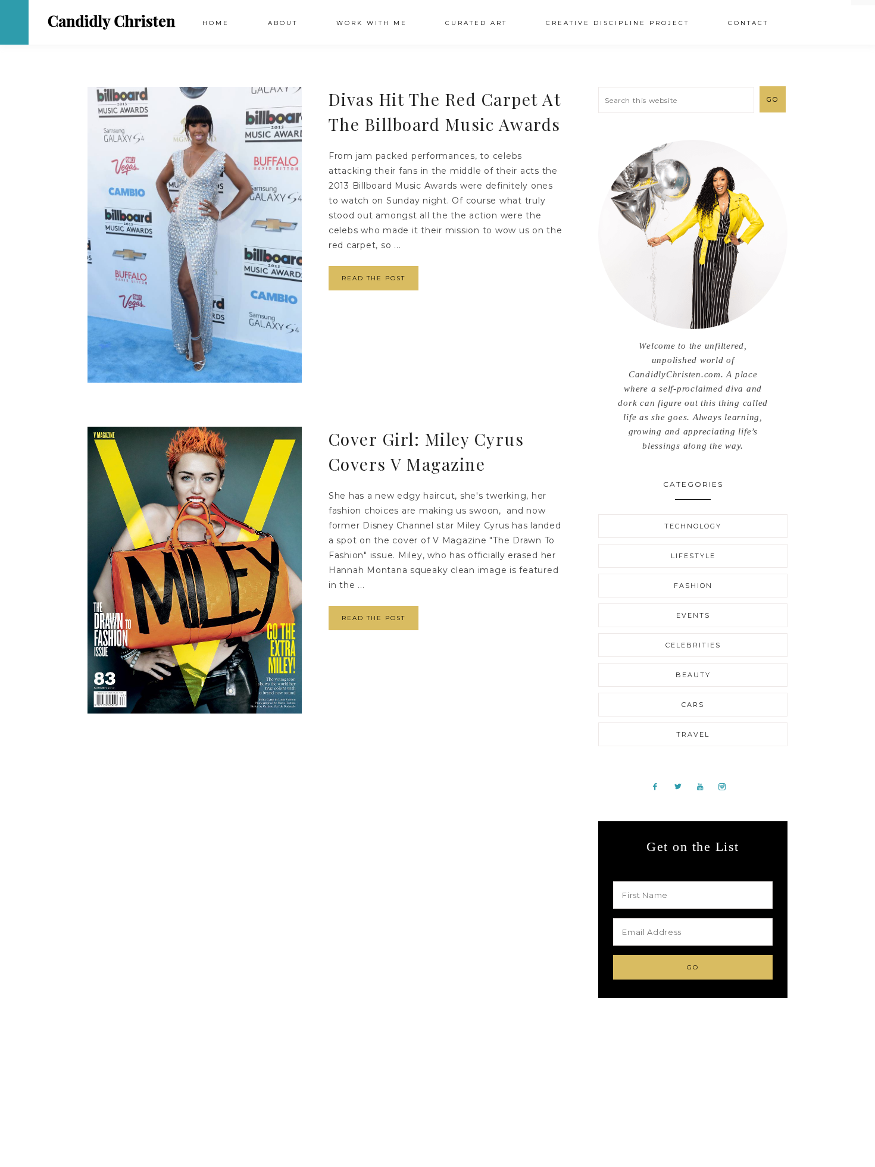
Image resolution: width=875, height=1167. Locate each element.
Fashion (693, 585)
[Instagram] (726, 786)
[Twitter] (682, 786)
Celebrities (693, 645)
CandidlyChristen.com (112, 21)
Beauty (693, 675)
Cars (693, 704)
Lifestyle (693, 556)
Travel (693, 734)
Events (693, 615)
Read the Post (373, 278)
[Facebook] (660, 786)
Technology (692, 526)
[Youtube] (704, 786)
